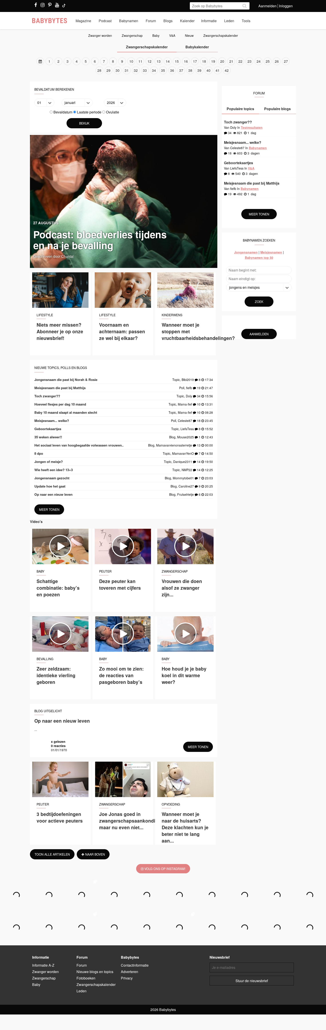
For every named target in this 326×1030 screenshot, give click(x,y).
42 (227, 70)
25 (268, 61)
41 (218, 70)
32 (136, 70)
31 (127, 70)
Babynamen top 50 (259, 257)
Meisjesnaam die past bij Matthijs (60, 387)
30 (118, 70)
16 (186, 61)
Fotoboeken (86, 978)
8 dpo (38, 453)
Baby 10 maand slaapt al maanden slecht (65, 412)
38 (190, 70)
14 (168, 61)
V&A (172, 35)
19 (213, 61)
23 (249, 61)
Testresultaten (252, 127)
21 (231, 61)
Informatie (209, 20)
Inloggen (286, 5)
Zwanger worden (100, 35)
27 (286, 61)
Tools (246, 20)
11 (140, 61)
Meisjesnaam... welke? (51, 420)
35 (163, 70)
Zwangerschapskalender (220, 35)
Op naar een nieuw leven (53, 494)
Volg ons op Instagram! (164, 868)
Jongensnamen (246, 252)
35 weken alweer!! (48, 437)
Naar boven (94, 854)
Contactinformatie (135, 965)
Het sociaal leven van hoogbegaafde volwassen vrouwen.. (79, 445)
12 (149, 61)
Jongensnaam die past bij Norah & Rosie (65, 379)
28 (99, 70)
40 (208, 70)
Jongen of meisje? (48, 461)
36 (172, 70)
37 (181, 70)
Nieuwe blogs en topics (95, 971)
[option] (163, 66)
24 (259, 61)
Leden (229, 20)
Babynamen (128, 20)
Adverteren (129, 971)
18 (204, 61)
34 (154, 70)
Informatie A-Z (43, 965)
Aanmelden (267, 5)
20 (222, 61)
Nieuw (189, 35)
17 (195, 61)
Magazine (83, 20)
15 (177, 61)
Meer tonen (49, 509)
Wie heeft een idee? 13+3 (53, 469)
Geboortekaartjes (47, 428)
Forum (151, 20)
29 (108, 70)
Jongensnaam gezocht (51, 478)
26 (277, 61)
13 (159, 61)
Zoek (259, 301)
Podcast (105, 20)
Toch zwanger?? (47, 396)
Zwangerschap (132, 35)
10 (131, 61)
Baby (155, 35)
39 (199, 70)
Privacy (127, 978)
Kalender (187, 20)
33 (145, 70)
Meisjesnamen (271, 252)
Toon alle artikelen (52, 854)
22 (240, 61)
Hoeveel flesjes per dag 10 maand (60, 404)
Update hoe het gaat (49, 486)
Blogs (168, 20)
